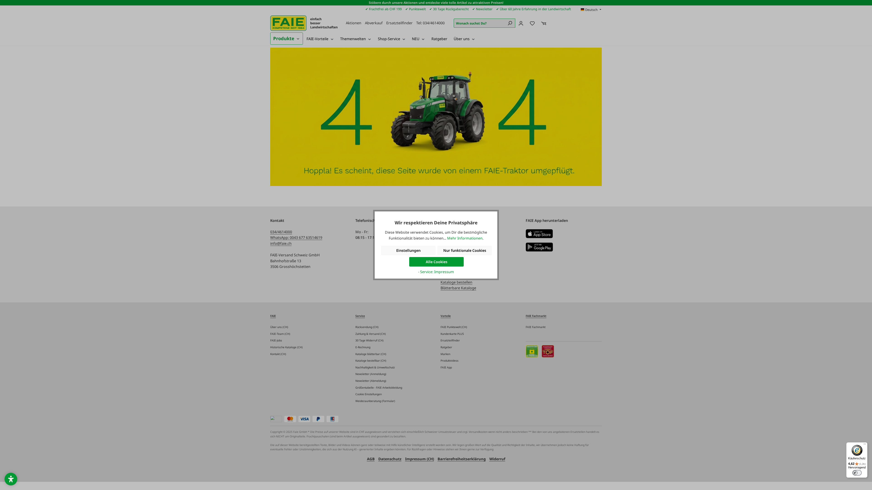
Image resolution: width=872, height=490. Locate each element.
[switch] (857, 472)
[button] (11, 479)
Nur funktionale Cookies (464, 250)
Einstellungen (408, 250)
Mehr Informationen (465, 238)
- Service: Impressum (436, 271)
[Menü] (864, 445)
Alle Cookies (436, 261)
